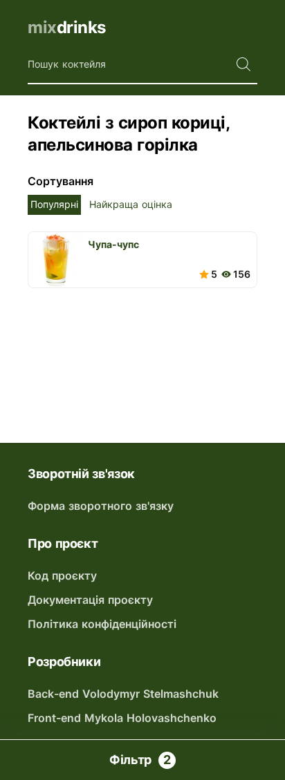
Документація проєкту (90, 600)
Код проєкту (62, 575)
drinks (67, 27)
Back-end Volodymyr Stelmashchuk (123, 694)
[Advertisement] (142, 352)
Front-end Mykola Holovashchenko (122, 718)
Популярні (54, 204)
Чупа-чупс (113, 244)
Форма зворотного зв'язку (101, 506)
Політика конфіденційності (102, 624)
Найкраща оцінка (130, 204)
